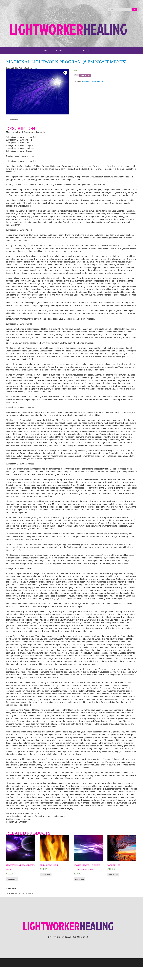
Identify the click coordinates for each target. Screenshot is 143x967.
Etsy (73, 50)
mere (36, 68)
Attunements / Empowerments (92, 81)
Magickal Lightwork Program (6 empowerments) (66, 61)
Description (13, 119)
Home (47, 50)
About (60, 50)
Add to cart (85, 76)
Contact (87, 50)
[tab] (13, 119)
